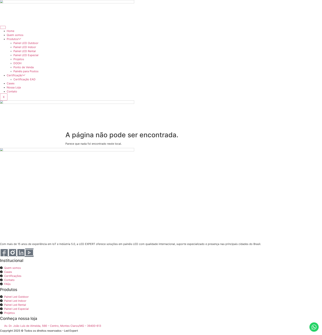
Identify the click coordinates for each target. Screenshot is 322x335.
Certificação (14, 75)
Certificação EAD (24, 79)
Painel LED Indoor (24, 47)
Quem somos (15, 35)
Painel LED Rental (24, 51)
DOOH (17, 63)
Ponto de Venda (23, 67)
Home (10, 31)
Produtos (12, 39)
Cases (10, 83)
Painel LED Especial (25, 55)
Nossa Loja (14, 87)
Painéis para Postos (25, 71)
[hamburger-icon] (3, 27)
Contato (12, 91)
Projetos (18, 59)
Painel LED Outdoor (25, 43)
